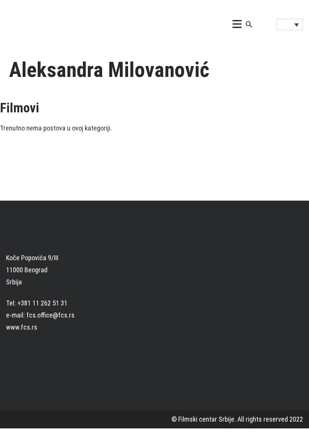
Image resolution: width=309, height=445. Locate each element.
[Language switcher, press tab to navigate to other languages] (290, 24)
